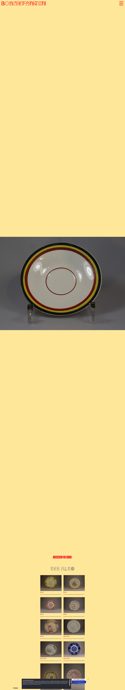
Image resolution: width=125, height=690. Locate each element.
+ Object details (57, 557)
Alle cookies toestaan (79, 679)
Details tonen (25, 687)
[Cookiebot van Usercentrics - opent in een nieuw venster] (15, 688)
